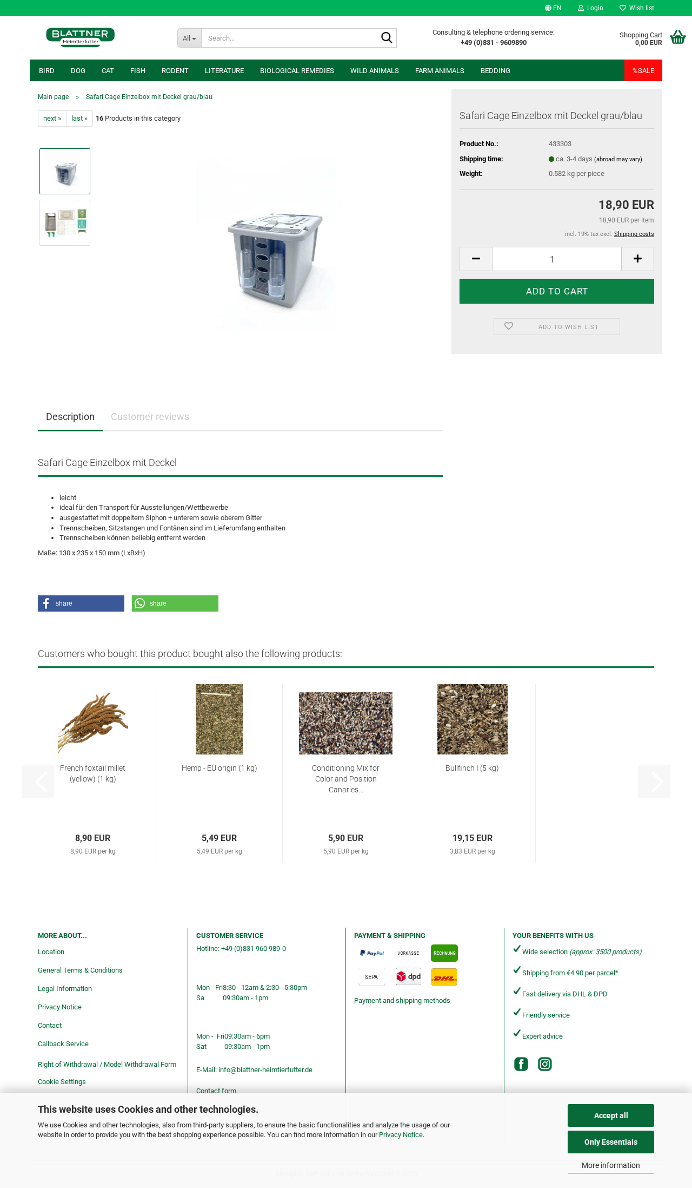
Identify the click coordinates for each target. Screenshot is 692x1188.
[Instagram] (545, 1064)
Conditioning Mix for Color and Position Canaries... (346, 779)
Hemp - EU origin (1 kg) (219, 768)
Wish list (640, 8)
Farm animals (439, 71)
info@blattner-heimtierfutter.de (265, 1070)
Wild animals (374, 71)
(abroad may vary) (618, 159)
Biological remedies (297, 71)
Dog (78, 71)
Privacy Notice (401, 1135)
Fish (137, 71)
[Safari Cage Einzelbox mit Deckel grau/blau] (272, 248)
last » (79, 118)
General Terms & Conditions (80, 970)
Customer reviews (150, 416)
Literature (224, 71)
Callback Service (63, 1044)
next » (52, 118)
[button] (553, 8)
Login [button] (593, 8)
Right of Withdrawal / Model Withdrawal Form (107, 1064)
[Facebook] (521, 1064)
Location (51, 952)
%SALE (643, 71)
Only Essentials (610, 1142)
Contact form (216, 1091)
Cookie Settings (62, 1082)
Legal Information (65, 988)
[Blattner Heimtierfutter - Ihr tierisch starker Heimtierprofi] (80, 38)
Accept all (611, 1115)
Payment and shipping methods (402, 1000)
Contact (50, 1025)
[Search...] (386, 38)
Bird (47, 71)
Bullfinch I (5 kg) (472, 768)
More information (611, 1165)
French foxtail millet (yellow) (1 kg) (92, 773)
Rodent (175, 71)
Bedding (495, 71)
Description (70, 416)
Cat (108, 71)
